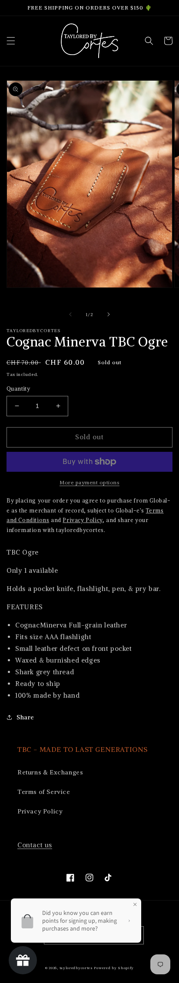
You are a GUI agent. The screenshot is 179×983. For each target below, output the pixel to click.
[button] (10, 40)
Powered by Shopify (114, 968)
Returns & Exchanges (50, 772)
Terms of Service (43, 792)
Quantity (18, 388)
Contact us (34, 845)
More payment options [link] (89, 482)
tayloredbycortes (76, 968)
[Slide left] (70, 314)
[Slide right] (108, 314)
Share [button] (25, 717)
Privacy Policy (40, 811)
